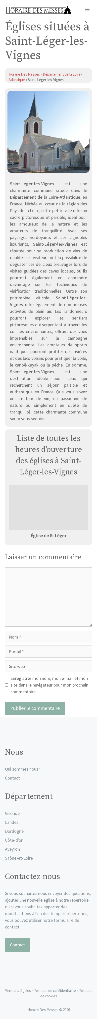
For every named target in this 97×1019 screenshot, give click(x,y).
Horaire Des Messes (25, 74)
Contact (12, 778)
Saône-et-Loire (19, 858)
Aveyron (12, 849)
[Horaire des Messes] (38, 10)
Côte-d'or (14, 840)
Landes (11, 822)
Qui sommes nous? (22, 769)
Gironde (12, 813)
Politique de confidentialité (55, 990)
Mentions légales (17, 990)
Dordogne (14, 831)
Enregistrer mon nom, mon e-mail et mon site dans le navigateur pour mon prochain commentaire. (49, 685)
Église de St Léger (49, 536)
